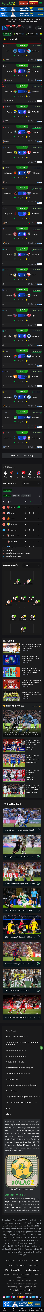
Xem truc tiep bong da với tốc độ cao (18, 1073)
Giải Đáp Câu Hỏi (32, 1270)
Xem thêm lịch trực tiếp (20, 456)
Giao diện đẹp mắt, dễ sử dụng (16, 1056)
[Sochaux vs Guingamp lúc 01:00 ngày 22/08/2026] (22, 256)
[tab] (5, 27)
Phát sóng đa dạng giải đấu (15, 1062)
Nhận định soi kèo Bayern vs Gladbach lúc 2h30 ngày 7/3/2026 (32, 774)
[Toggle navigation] (40, 3)
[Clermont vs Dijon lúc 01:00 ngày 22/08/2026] (22, 317)
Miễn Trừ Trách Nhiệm (13, 1270)
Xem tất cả (36, 706)
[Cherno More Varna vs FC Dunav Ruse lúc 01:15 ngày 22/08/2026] (22, 399)
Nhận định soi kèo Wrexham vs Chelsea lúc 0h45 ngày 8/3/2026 (32, 758)
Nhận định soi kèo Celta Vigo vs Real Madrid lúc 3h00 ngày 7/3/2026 (33, 788)
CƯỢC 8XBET (34, 3)
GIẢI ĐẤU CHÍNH (9, 467)
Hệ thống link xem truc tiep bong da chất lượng (21, 1085)
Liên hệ (8, 1114)
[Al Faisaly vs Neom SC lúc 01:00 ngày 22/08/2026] (22, 236)
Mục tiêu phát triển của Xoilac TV (17, 1037)
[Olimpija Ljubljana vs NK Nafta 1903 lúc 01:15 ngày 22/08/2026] (22, 419)
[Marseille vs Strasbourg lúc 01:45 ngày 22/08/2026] (22, 53)
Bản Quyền (20, 1265)
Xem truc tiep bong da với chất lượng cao (19, 1068)
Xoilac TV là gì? (11, 1031)
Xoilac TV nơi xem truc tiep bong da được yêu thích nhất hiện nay (22, 1043)
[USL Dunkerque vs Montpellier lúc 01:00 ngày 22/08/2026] (22, 338)
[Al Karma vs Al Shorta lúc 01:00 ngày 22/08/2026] (22, 378)
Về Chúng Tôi (9, 1260)
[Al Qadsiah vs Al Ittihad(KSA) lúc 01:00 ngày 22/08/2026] (22, 215)
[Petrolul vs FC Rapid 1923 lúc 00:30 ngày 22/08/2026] (22, 114)
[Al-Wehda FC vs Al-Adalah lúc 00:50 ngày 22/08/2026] (22, 195)
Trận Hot (19, 34)
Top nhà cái (23, 3)
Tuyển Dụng (33, 1265)
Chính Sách (35, 1260)
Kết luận (8, 1108)
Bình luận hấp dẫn (12, 1079)
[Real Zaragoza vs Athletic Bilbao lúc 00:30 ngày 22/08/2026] (22, 175)
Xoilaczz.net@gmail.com (24, 1290)
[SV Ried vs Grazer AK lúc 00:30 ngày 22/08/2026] (22, 134)
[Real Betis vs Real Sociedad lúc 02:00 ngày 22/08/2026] (22, 93)
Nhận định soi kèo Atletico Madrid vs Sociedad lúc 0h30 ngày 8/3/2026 (33, 744)
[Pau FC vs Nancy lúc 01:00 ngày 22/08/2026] (22, 277)
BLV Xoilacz (33, 34)
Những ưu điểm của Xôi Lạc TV (16, 1050)
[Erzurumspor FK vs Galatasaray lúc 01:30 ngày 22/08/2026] (22, 440)
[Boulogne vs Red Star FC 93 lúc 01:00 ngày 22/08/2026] (22, 297)
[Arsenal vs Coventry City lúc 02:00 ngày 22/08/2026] (22, 73)
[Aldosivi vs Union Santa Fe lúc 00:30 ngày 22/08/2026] (22, 154)
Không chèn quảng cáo (13, 1091)
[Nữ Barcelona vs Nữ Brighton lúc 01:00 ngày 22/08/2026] (22, 358)
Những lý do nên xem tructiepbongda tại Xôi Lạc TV (23, 1097)
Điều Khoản (23, 1260)
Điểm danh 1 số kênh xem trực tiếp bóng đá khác (22, 1102)
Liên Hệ (9, 1265)
